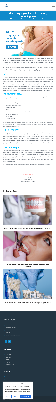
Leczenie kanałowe (10, 364)
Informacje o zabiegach (11, 327)
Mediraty (8, 332)
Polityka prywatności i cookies (13, 335)
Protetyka (8, 359)
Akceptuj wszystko (25, 396)
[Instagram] (9, 341)
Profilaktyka (8, 354)
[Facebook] (6, 341)
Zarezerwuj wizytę (10, 330)
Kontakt (7, 325)
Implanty (8, 362)
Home (12, 18)
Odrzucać (16, 396)
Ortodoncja (8, 357)
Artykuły (18, 18)
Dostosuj (8, 396)
